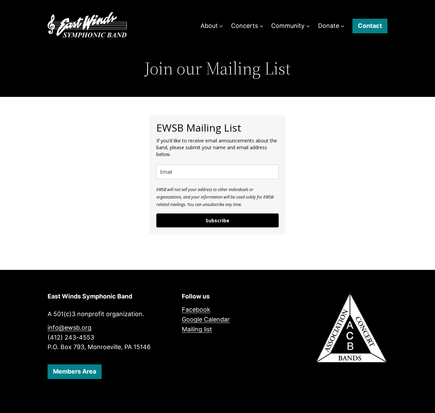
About (209, 25)
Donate (328, 25)
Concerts (244, 25)
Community (287, 25)
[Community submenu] (308, 26)
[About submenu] (221, 26)
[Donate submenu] (342, 26)
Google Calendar (206, 319)
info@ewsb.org (69, 327)
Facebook (196, 309)
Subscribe (217, 220)
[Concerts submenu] (261, 26)
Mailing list (197, 329)
